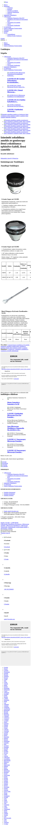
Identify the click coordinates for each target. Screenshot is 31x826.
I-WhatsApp (15, 158)
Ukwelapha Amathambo (13, 25)
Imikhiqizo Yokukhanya (10, 15)
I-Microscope (7, 16)
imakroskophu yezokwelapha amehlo (17, 527)
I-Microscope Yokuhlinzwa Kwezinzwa (11, 524)
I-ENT (9, 24)
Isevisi (5, 33)
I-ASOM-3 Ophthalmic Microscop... (15, 110)
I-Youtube (6, 604)
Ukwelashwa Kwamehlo (13, 22)
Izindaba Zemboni (8, 495)
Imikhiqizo (7, 44)
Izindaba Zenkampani (9, 492)
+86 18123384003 (9, 589)
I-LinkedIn (7, 574)
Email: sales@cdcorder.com (11, 511)
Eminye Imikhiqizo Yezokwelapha (13, 28)
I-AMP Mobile (14, 522)
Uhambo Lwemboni (12, 10)
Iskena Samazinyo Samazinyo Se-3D (13, 403)
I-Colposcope (7, 27)
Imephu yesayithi (5, 522)
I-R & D (9, 13)
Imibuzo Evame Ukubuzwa (14, 35)
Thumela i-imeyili (5, 533)
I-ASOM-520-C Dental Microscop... (15, 91)
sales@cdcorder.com (9, 619)
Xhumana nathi (8, 30)
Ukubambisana (11, 34)
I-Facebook (7, 547)
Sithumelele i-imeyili (6, 158)
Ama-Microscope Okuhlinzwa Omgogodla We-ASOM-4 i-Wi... (15, 428)
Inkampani (7, 6)
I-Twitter (6, 559)
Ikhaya (6, 4)
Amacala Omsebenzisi (13, 12)
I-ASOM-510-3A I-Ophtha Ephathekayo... (16, 100)
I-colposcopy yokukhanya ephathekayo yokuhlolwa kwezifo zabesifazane (14, 350)
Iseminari (9, 9)
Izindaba (6, 31)
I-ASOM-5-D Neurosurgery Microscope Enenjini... (16, 451)
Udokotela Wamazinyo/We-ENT (15, 18)
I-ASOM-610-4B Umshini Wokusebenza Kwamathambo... (16, 80)
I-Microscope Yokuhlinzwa (13, 525)
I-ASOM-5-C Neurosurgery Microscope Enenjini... (16, 440)
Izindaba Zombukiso (9, 494)
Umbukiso (10, 7)
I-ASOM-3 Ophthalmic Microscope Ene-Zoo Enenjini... (15, 415)
